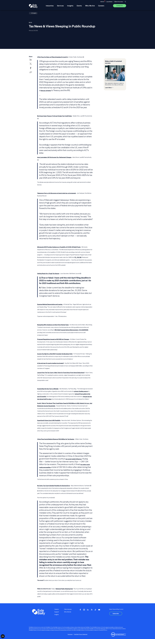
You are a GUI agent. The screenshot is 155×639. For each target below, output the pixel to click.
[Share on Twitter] (30, 65)
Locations (109, 1)
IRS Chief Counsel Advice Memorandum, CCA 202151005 (71, 330)
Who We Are (67, 612)
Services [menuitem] (60, 6)
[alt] (33, 6)
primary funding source (81, 391)
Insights (56, 614)
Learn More (108, 87)
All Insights (33, 13)
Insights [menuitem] (70, 6)
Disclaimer (70, 634)
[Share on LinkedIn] (30, 61)
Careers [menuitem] (101, 6)
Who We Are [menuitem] (90, 6)
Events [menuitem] (79, 6)
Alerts (102, 1)
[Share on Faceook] (30, 69)
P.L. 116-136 (78, 257)
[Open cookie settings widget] (3, 636)
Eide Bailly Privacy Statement (80, 634)
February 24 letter (46, 90)
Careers (56, 609)
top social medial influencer (73, 459)
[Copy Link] (30, 72)
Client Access (118, 1)
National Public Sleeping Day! (64, 589)
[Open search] (125, 1)
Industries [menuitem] (50, 6)
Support (56, 612)
